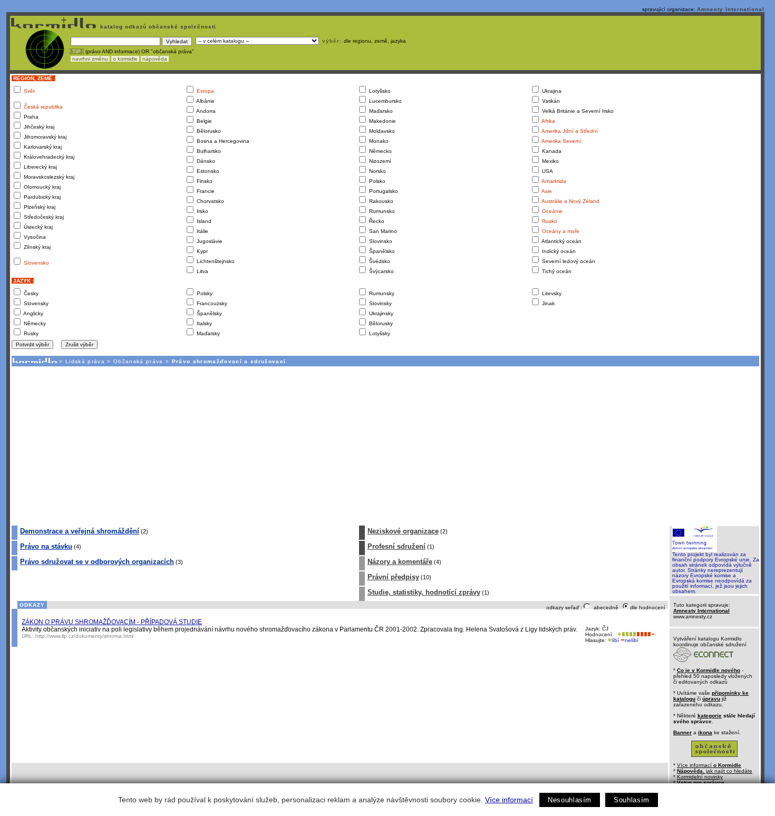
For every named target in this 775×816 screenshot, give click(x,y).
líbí (615, 640)
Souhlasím (632, 800)
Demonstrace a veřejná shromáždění (79, 531)
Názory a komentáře (399, 562)
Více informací (509, 799)
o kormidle (125, 59)
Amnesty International (730, 9)
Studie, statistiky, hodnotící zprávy (423, 592)
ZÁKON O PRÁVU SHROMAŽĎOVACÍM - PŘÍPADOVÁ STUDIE (112, 622)
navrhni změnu (90, 59)
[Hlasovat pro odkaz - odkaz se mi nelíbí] (645, 634)
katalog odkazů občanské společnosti (157, 27)
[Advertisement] (385, 445)
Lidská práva (85, 361)
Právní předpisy (393, 577)
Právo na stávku (46, 546)
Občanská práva (138, 361)
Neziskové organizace (403, 531)
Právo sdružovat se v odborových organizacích (97, 562)
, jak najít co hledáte (714, 771)
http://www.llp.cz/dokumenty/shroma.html (84, 636)
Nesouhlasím (570, 800)
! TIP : (76, 51)
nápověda (155, 59)
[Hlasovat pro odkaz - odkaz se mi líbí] (625, 634)
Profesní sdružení (396, 546)
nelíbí (631, 640)
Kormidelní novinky (700, 777)
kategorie (710, 715)
